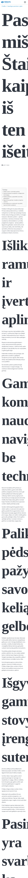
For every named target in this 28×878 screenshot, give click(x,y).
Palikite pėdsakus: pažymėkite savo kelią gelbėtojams (13, 197)
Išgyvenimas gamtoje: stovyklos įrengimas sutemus (13, 200)
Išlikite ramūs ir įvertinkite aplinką (12, 191)
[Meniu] (25, 2)
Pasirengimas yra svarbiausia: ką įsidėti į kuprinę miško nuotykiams (13, 204)
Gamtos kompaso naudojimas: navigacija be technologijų (14, 194)
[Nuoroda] (6, 2)
